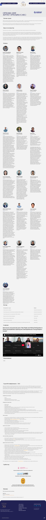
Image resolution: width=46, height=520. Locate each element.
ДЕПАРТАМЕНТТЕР (41, 3)
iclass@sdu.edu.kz (20, 461)
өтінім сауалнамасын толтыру (14, 419)
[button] (5, 518)
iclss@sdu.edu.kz (17, 445)
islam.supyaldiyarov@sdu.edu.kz (9, 495)
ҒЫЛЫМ (31, 3)
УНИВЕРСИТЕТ (4, 3)
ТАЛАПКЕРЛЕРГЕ (9, 3)
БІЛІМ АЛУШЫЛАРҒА (35, 3)
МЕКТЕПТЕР (14, 3)
